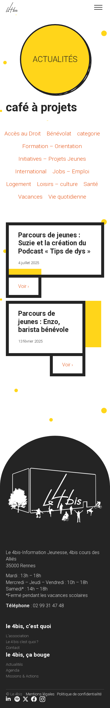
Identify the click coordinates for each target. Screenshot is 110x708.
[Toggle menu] (98, 7)
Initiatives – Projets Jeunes (52, 158)
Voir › (23, 286)
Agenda (12, 670)
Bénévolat (59, 133)
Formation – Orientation (52, 146)
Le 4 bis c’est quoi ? (22, 642)
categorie (88, 133)
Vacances (30, 196)
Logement (18, 184)
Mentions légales (40, 694)
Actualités (14, 664)
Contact (13, 647)
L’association (17, 636)
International (31, 171)
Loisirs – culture (57, 184)
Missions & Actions (22, 676)
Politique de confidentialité (79, 694)
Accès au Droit (22, 133)
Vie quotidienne (67, 196)
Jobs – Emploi (71, 171)
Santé (91, 184)
